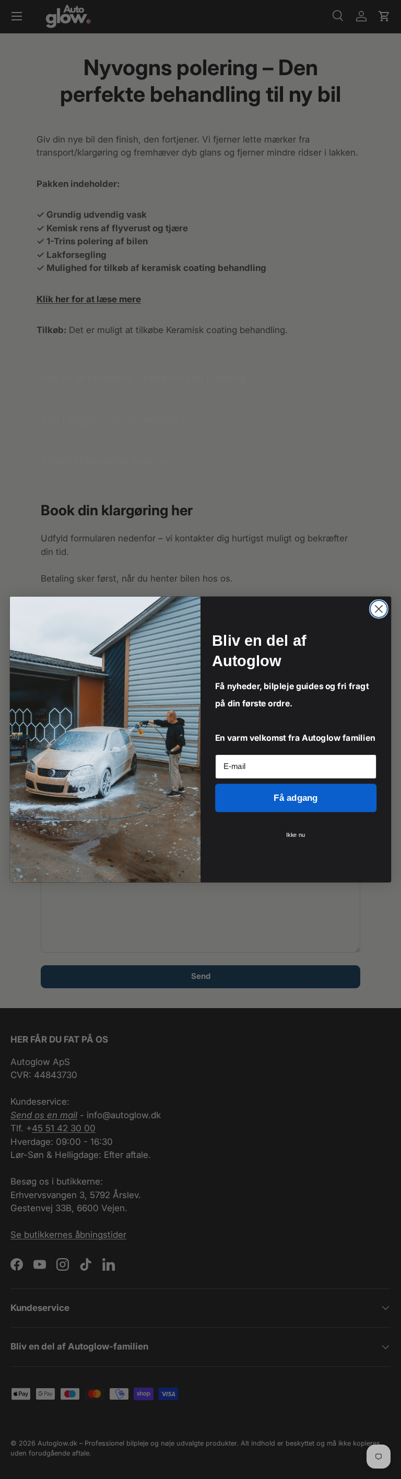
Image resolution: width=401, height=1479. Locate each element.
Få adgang (295, 798)
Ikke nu (295, 835)
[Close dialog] (378, 609)
